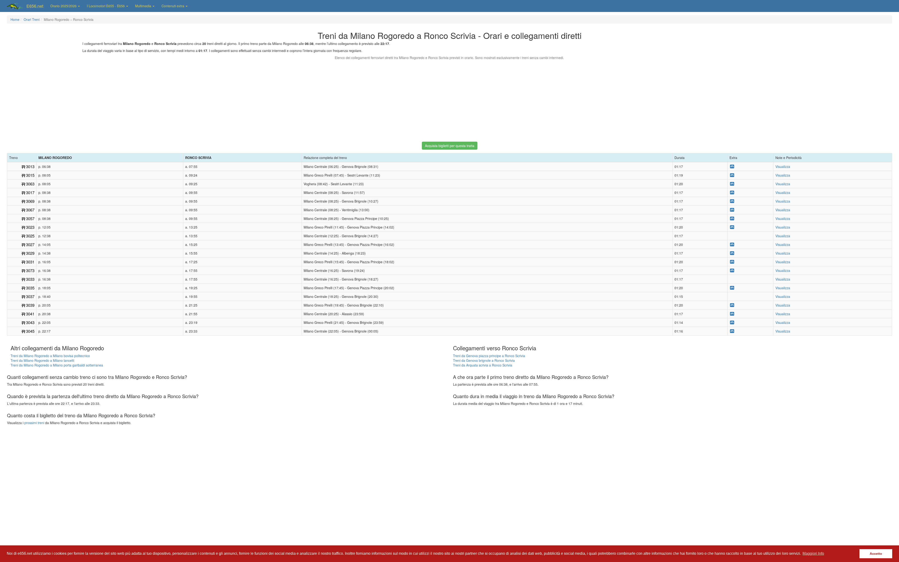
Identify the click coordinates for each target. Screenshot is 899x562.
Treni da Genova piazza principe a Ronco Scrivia (489, 355)
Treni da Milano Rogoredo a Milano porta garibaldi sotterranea (57, 365)
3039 (30, 305)
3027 (30, 244)
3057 (30, 218)
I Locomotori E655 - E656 (106, 6)
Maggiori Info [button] (813, 553)
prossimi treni (34, 422)
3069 (30, 201)
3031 (30, 262)
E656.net (34, 6)
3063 (30, 184)
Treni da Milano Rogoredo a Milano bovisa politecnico (50, 355)
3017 (30, 192)
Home (15, 19)
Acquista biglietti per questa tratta (449, 145)
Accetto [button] (876, 553)
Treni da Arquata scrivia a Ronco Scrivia (482, 365)
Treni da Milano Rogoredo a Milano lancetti (42, 360)
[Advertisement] (449, 98)
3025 (30, 236)
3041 (30, 314)
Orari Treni (32, 19)
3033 (30, 279)
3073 (30, 270)
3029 (30, 253)
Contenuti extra (173, 6)
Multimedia (143, 6)
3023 (30, 227)
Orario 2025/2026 (63, 6)
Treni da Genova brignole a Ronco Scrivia (484, 360)
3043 (30, 322)
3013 (30, 166)
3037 (30, 296)
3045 (30, 331)
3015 (30, 175)
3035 (30, 288)
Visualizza (782, 166)
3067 (30, 210)
